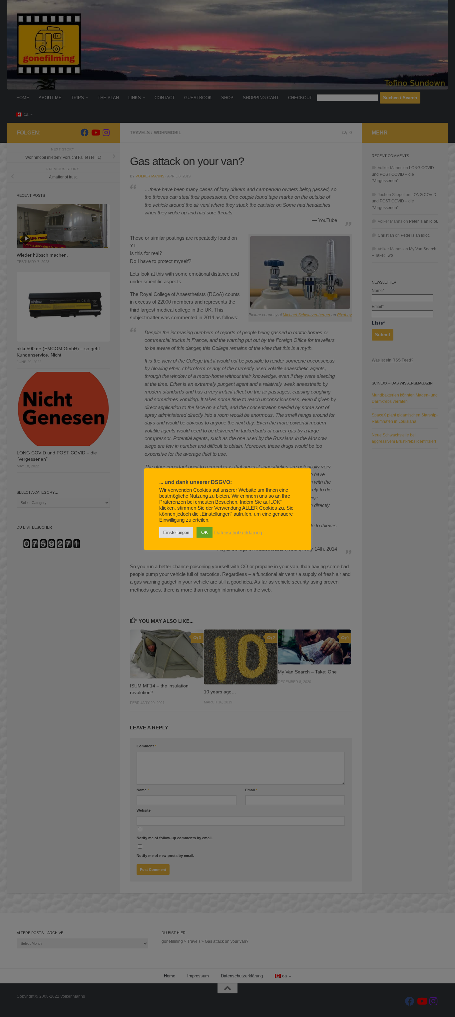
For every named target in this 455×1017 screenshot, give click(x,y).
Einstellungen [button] (176, 532)
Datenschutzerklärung (238, 532)
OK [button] (204, 532)
